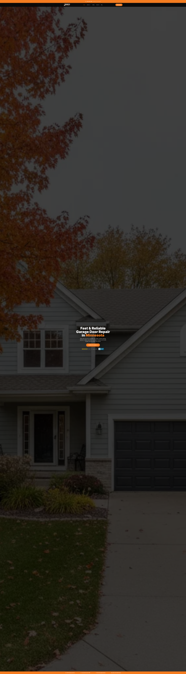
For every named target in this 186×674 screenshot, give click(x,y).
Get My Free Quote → (93, 344)
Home (84, 4)
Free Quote (119, 4)
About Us (97, 4)
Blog (101, 4)
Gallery (93, 4)
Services (88, 4)
